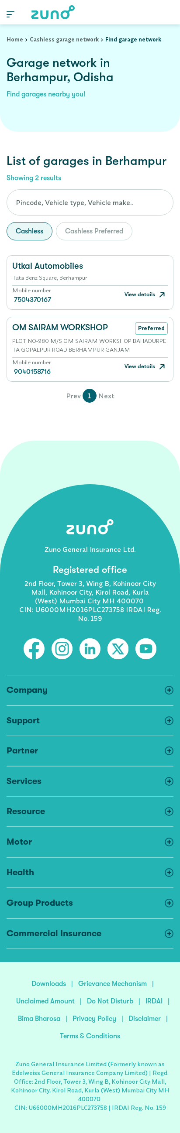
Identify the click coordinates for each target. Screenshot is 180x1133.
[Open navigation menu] (10, 13)
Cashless (29, 231)
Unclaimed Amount (45, 1001)
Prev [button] (73, 395)
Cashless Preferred (94, 231)
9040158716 (32, 372)
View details (140, 294)
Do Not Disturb (110, 1001)
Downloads (48, 984)
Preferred (151, 328)
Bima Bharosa (39, 1019)
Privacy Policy (94, 1019)
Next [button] (106, 395)
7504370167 (32, 300)
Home (15, 39)
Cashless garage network (64, 39)
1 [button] (89, 395)
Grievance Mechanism (112, 984)
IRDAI (154, 1001)
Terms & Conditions (90, 1036)
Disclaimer (144, 1019)
